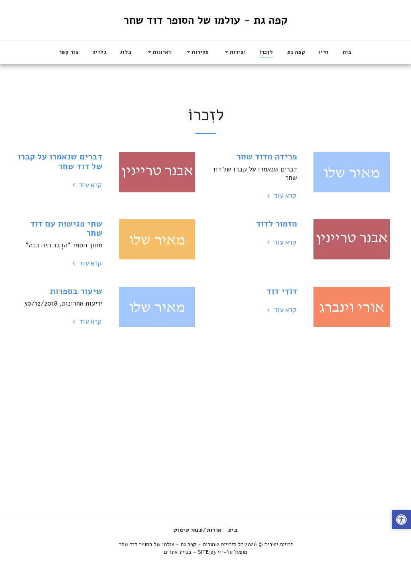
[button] (234, 52)
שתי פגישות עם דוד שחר (66, 228)
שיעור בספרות (76, 291)
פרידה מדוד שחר (266, 156)
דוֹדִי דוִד (282, 291)
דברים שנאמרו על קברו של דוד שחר (60, 161)
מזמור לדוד (276, 223)
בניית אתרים (177, 552)
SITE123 (207, 552)
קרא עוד (284, 196)
